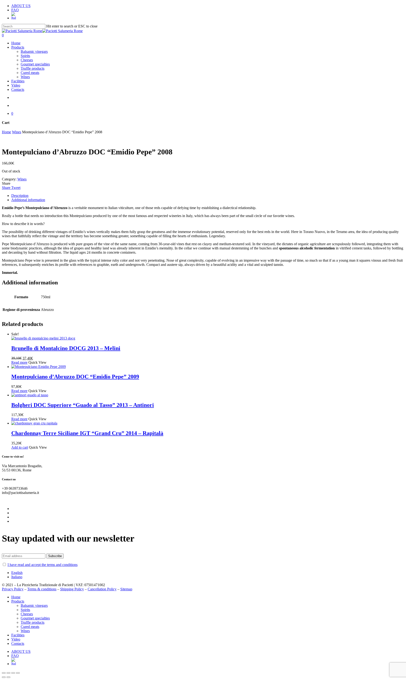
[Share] (8, 673)
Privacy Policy (12, 589)
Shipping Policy (72, 589)
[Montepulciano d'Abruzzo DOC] (38, 367)
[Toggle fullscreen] (13, 673)
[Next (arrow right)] (8, 677)
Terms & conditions (41, 589)
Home (6, 132)
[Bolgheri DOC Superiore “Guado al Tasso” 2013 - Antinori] (29, 395)
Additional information (28, 200)
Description (19, 196)
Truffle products (32, 622)
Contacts (17, 644)
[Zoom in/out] (18, 673)
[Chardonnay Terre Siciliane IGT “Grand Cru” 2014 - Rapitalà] (34, 423)
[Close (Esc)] (4, 673)
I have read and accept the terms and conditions (43, 565)
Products (17, 601)
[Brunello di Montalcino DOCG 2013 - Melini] (43, 338)
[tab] (207, 196)
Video (15, 639)
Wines (16, 132)
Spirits (25, 610)
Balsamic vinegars (34, 605)
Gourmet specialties (35, 618)
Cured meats (30, 627)
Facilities (17, 635)
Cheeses (27, 614)
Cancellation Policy (102, 589)
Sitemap (126, 589)
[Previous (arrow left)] (4, 677)
